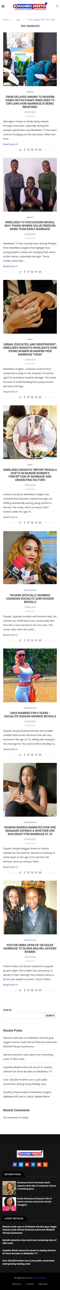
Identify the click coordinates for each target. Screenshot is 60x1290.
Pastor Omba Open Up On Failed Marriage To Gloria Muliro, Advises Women (30, 948)
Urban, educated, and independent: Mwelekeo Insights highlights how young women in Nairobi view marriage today (30, 349)
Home (6, 19)
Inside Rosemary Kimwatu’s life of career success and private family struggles (34, 1201)
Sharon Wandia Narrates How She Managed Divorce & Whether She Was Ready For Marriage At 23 (30, 831)
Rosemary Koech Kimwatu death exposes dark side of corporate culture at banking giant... (36, 1185)
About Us (16, 1283)
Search (7, 1009)
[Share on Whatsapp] (32, 149)
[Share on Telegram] (36, 149)
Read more (9, 144)
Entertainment (30, 590)
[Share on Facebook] (25, 149)
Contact (29, 1283)
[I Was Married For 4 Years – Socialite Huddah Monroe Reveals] (30, 675)
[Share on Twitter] (28, 149)
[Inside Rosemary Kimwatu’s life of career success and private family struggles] (9, 1204)
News (30, 339)
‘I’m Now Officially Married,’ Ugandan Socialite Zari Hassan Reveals (30, 599)
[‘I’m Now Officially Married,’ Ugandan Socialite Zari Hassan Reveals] (30, 558)
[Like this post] (20, 149)
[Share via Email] (40, 149)
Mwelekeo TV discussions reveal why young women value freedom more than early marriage (30, 226)
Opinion (30, 92)
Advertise (43, 1283)
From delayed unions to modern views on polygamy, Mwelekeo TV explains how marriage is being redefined (30, 102)
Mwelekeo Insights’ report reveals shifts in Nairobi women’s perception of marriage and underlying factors (30, 475)
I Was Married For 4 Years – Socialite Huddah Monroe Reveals (30, 714)
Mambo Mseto (39, 1277)
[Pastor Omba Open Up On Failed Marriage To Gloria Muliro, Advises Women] (30, 907)
